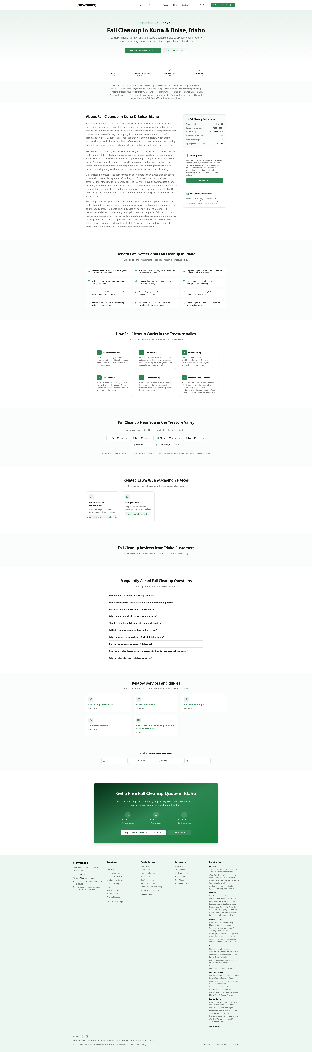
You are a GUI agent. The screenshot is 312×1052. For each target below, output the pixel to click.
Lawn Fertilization (148, 873)
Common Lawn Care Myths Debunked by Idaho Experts (220, 967)
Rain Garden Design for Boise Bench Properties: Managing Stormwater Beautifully (224, 908)
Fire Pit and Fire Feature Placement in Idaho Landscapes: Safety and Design (223, 897)
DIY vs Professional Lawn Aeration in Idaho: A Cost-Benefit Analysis (224, 993)
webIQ (143, 1045)
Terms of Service (113, 897)
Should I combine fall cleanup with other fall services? (135, 623)
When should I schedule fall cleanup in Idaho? (131, 595)
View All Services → (148, 894)
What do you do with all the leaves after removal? (133, 616)
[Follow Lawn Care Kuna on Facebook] (82, 1036)
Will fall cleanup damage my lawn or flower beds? (133, 630)
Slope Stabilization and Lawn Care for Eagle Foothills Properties (223, 913)
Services (152, 5)
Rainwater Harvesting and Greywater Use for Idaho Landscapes (224, 881)
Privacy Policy (112, 893)
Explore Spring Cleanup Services (138, 514)
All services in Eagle (164, 453)
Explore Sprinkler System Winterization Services (102, 517)
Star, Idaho (179, 880)
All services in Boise (127, 453)
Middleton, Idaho (182, 883)
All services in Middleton (200, 453)
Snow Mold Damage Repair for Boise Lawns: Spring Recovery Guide (224, 976)
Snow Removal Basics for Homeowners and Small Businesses (223, 1014)
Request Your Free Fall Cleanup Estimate (141, 832)
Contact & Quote (113, 873)
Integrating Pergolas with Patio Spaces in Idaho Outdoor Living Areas (222, 902)
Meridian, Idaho (181, 873)
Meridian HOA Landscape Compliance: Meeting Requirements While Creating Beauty (224, 950)
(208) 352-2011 (177, 50)
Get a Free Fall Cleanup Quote (141, 50)
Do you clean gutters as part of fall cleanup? (130, 644)
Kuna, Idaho (180, 866)
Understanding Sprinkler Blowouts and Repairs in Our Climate (223, 988)
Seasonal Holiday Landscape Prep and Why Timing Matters (223, 929)
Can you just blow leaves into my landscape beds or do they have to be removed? (148, 651)
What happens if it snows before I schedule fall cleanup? (136, 637)
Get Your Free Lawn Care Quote (223, 5)
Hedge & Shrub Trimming (151, 887)
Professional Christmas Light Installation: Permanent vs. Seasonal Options (224, 1009)
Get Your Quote (205, 180)
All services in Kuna (110, 453)
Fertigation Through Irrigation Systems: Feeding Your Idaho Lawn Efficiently (223, 887)
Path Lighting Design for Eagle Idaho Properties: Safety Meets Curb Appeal (224, 934)
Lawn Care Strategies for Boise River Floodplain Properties (224, 982)
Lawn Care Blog (113, 883)
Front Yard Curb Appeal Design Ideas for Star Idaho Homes (221, 923)
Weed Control (146, 876)
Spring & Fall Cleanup (150, 890)
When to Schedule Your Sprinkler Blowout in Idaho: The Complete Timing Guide (222, 876)
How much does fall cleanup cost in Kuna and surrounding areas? (141, 602)
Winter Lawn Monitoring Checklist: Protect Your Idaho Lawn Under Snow (223, 1003)
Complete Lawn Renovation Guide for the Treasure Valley (223, 955)
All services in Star (181, 453)
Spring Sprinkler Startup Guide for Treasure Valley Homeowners (223, 870)
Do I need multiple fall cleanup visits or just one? (133, 609)
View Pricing (204, 5)
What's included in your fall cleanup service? (130, 658)
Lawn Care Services (114, 876)
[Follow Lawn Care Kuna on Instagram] (87, 1036)
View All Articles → (215, 1026)
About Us (110, 870)
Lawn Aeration (147, 870)
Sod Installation (147, 880)
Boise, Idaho (180, 870)
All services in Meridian (146, 453)
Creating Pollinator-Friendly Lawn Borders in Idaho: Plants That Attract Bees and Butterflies (224, 940)
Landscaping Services (115, 880)
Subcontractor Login (115, 901)
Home (109, 866)
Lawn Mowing (146, 866)
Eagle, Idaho (180, 876)
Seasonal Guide (113, 890)
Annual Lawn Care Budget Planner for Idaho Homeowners (223, 961)
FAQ (108, 887)
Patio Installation (148, 883)
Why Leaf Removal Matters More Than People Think (222, 1020)
